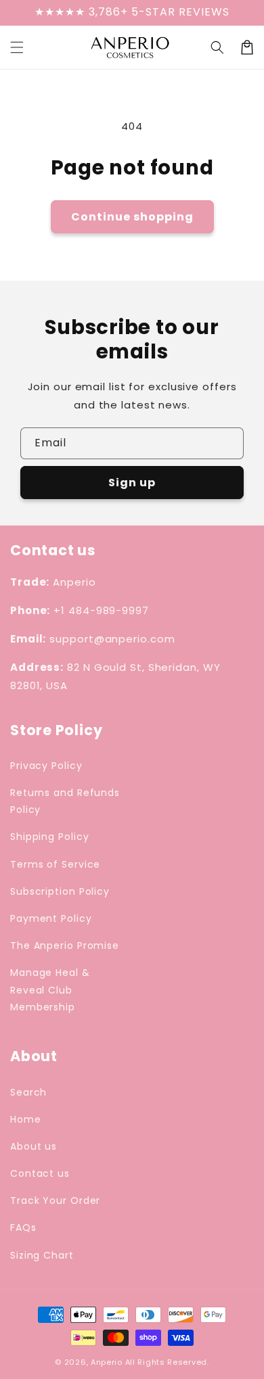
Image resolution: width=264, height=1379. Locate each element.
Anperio (107, 1362)
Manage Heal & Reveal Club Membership (50, 989)
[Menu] (17, 47)
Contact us (40, 1173)
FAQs (23, 1227)
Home (25, 1119)
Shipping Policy (49, 836)
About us (33, 1146)
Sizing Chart (42, 1255)
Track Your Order (55, 1200)
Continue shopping (132, 217)
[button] (217, 47)
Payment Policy (51, 918)
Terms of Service (55, 864)
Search (28, 1092)
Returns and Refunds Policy (65, 801)
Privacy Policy (46, 765)
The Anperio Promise (64, 945)
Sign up (132, 482)
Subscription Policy (60, 891)
